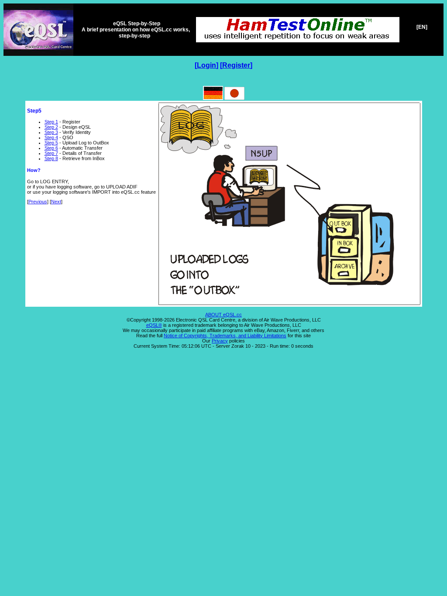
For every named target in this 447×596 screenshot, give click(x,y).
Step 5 (51, 142)
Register (236, 65)
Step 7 (51, 153)
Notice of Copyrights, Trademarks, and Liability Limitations (225, 335)
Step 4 (51, 137)
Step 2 (51, 127)
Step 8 (51, 158)
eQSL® (154, 325)
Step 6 (51, 148)
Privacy (220, 340)
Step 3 (51, 132)
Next (56, 201)
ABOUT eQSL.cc (223, 314)
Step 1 (51, 121)
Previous (37, 201)
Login (206, 65)
